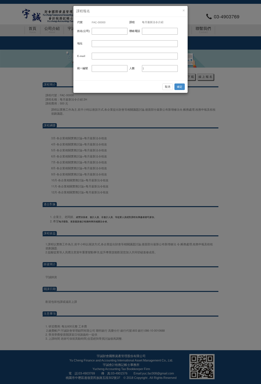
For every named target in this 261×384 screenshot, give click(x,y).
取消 (167, 86)
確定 (179, 86)
